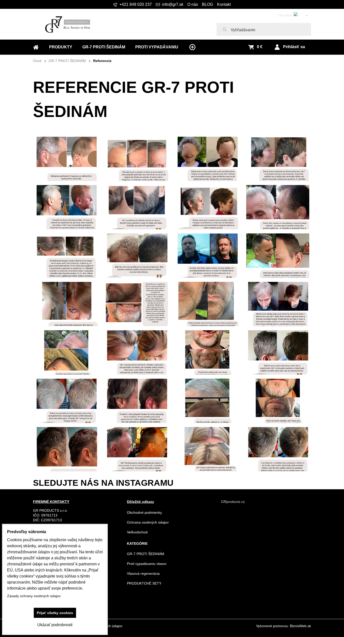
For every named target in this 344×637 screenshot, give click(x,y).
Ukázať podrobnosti (55, 625)
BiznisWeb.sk (300, 626)
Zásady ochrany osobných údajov (34, 596)
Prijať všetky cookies (55, 613)
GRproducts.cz (233, 502)
